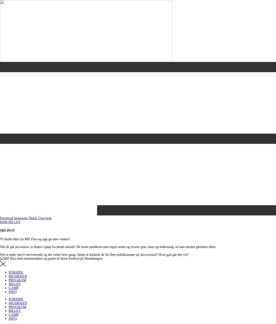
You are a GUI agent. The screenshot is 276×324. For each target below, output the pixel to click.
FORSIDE (16, 272)
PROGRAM (17, 280)
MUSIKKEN (18, 276)
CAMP (14, 288)
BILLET (15, 284)
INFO (13, 292)
